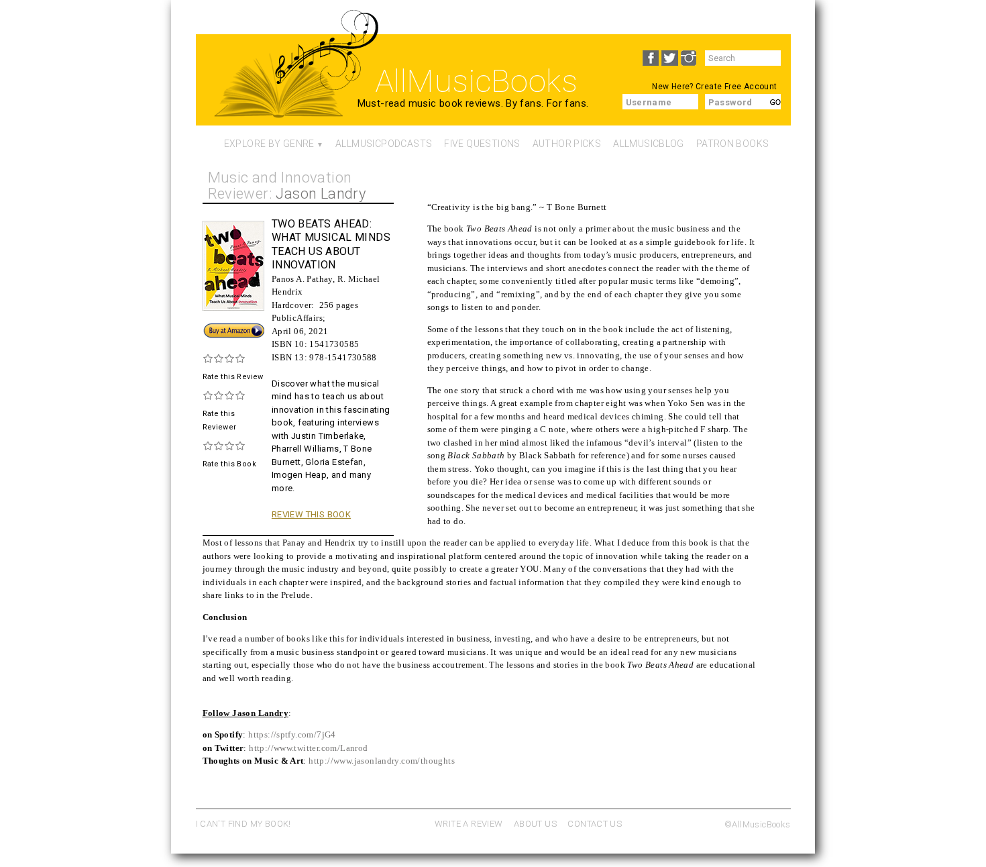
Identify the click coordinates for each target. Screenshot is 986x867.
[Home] (279, 91)
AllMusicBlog (648, 143)
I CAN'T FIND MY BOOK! (243, 824)
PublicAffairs (297, 318)
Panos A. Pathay (302, 279)
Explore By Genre (269, 143)
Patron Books (732, 143)
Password (730, 102)
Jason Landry (321, 193)
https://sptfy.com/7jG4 (292, 734)
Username (649, 102)
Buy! (211, 328)
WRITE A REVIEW (468, 824)
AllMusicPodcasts (383, 143)
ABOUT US (535, 824)
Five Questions (482, 143)
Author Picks (567, 143)
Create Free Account (736, 86)
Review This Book (311, 514)
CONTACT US (594, 824)
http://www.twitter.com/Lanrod (308, 748)
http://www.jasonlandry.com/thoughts (382, 761)
